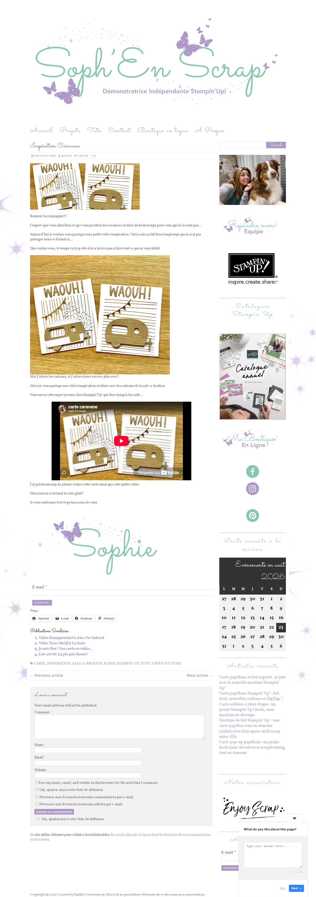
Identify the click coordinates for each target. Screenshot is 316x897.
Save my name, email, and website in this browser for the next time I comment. (98, 783)
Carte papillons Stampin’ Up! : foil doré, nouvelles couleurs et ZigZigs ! (251, 696)
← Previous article (46, 675)
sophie (66, 155)
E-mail (39, 587)
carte (39, 663)
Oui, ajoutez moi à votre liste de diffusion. (73, 819)
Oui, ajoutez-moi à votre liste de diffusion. (71, 790)
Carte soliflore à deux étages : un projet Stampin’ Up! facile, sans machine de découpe (247, 710)
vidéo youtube (166, 663)
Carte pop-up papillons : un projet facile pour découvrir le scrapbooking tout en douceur (252, 748)
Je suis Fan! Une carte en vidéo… (65, 648)
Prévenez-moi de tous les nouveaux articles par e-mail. (81, 804)
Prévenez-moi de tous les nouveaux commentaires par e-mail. (86, 797)
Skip (282, 888)
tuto (145, 663)
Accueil (41, 131)
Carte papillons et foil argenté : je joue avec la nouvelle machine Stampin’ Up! (252, 683)
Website (40, 770)
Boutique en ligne (163, 131)
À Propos (210, 131)
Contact (119, 131)
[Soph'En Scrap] (158, 63)
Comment (42, 712)
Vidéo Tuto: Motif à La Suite (62, 643)
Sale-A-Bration (87, 663)
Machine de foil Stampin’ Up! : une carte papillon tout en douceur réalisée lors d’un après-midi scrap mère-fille (249, 729)
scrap (109, 663)
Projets (70, 131)
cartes (82, 155)
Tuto (94, 131)
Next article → (200, 675)
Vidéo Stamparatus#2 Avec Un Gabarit (71, 638)
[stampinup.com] (252, 417)
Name (39, 745)
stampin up (128, 663)
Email (39, 757)
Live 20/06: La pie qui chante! (63, 654)
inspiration (59, 663)
